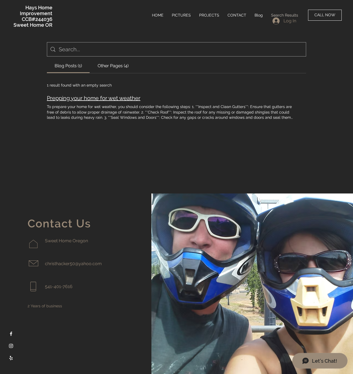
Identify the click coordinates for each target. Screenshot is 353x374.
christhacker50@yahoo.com (73, 263)
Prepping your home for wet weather (93, 98)
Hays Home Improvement (36, 10)
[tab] (68, 66)
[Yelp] (11, 358)
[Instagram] (11, 346)
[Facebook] (11, 334)
